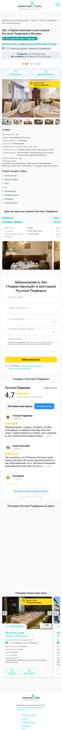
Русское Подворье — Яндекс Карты (31, 497)
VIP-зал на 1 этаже (14, 632)
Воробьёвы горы (20, 643)
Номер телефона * (17, 308)
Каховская (33, 48)
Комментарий (15, 339)
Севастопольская (18, 48)
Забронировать (31, 359)
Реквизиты (21, 709)
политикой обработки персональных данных (26, 367)
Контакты (26, 726)
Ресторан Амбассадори (16, 636)
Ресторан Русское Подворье (21, 38)
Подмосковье (28, 722)
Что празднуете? (16, 319)
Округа (25, 718)
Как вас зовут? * (16, 297)
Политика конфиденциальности (30, 707)
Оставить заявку (12, 221)
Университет (33, 643)
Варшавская (45, 48)
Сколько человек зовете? (21, 329)
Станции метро (29, 715)
